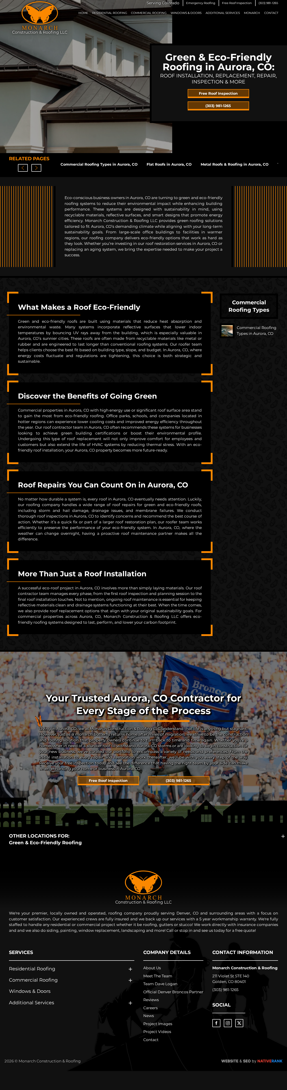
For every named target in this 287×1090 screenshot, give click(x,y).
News (148, 1015)
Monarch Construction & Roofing (245, 968)
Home (83, 13)
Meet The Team (157, 976)
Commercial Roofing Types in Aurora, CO (99, 164)
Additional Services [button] (223, 13)
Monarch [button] (252, 13)
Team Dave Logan (160, 984)
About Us (152, 968)
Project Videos (157, 1031)
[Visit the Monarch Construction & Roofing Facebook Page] (216, 1023)
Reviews (151, 1000)
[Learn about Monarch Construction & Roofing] (143, 887)
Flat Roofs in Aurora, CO (169, 164)
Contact (271, 13)
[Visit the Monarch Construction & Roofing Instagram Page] (228, 1023)
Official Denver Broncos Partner (173, 992)
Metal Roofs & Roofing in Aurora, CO (235, 164)
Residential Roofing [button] (109, 13)
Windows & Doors (186, 13)
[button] (200, 3)
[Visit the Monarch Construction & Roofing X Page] (239, 1023)
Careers (150, 1008)
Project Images (157, 1024)
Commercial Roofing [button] (149, 13)
